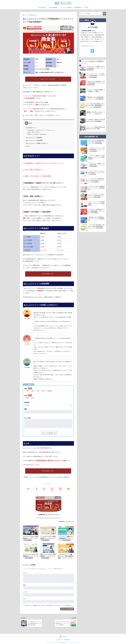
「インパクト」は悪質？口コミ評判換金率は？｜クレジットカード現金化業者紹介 (96, 157)
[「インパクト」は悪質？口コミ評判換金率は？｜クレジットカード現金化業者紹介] (84, 158)
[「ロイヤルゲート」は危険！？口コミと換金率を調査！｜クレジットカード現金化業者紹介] (84, 166)
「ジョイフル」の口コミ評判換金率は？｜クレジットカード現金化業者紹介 (96, 188)
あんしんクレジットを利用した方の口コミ (37, 143)
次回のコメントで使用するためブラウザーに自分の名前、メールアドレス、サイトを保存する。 (48, 605)
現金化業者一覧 (78, 7)
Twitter (92, 53)
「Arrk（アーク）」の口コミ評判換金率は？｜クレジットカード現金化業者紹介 (96, 203)
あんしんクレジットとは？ (48, 79)
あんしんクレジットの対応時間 (34, 140)
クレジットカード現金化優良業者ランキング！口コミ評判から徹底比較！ (49, 477)
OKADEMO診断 (53, 7)
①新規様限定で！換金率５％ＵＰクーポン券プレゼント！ (41, 130)
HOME (64, 636)
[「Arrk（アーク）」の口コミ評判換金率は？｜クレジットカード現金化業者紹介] (84, 204)
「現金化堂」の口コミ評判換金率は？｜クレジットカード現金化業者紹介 (96, 219)
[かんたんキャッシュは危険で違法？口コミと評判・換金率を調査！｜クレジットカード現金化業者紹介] (84, 143)
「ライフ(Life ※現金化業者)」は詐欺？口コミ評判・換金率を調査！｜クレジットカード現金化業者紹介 (96, 226)
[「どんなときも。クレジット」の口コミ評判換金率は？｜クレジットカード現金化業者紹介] (84, 150)
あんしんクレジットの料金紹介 (34, 137)
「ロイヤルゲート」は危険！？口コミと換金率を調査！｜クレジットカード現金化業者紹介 (96, 165)
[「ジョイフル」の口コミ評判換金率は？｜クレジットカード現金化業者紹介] (84, 189)
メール (25, 592)
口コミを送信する (49, 433)
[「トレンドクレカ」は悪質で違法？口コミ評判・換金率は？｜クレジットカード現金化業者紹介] (84, 181)
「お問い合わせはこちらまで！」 (89, 46)
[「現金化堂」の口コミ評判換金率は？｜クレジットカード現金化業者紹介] (84, 220)
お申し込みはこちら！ (48, 273)
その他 (86, 7)
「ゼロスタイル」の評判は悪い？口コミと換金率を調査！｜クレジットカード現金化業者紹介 (96, 211)
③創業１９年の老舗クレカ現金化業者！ (37, 134)
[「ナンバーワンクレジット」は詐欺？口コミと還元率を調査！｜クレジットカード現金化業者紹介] (84, 197)
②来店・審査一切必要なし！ (34, 132)
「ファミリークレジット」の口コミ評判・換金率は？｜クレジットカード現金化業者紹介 (96, 173)
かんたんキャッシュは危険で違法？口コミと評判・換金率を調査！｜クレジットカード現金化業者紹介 (96, 142)
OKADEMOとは (42, 7)
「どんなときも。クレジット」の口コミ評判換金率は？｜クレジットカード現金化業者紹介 (96, 149)
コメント (25, 572)
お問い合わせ (59, 639)
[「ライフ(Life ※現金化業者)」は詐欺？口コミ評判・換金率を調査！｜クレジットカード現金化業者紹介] (84, 227)
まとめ (28, 146)
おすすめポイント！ (31, 127)
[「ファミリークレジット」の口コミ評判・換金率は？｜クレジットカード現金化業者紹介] (84, 173)
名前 (24, 585)
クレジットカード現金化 (66, 7)
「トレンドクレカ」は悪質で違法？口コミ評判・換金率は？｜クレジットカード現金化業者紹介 (96, 180)
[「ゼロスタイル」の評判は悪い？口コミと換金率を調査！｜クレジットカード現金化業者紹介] (84, 212)
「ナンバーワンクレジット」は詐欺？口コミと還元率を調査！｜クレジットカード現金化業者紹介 (96, 196)
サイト (25, 598)
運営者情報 (67, 639)
